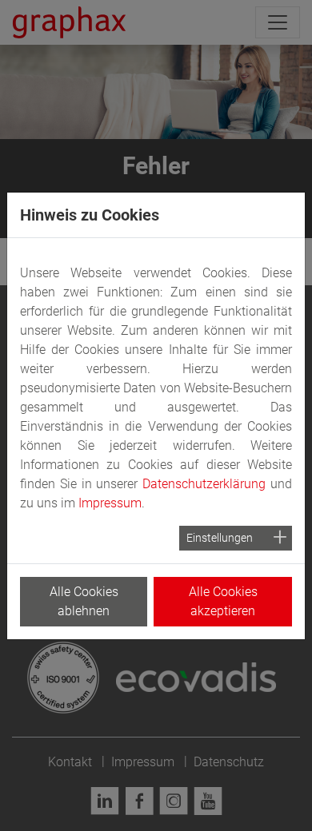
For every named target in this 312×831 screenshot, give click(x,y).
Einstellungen (219, 537)
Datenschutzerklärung (204, 483)
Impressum (110, 503)
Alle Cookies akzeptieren (223, 601)
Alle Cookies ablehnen (84, 601)
